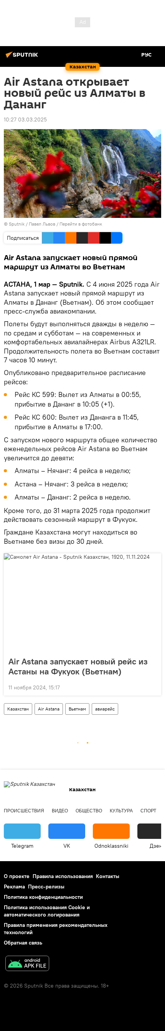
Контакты (107, 876)
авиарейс (105, 709)
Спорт (148, 811)
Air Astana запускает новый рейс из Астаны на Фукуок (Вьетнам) (78, 666)
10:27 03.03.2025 (25, 119)
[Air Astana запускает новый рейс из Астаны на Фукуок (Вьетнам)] (82, 602)
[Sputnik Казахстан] (23, 57)
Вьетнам (77, 709)
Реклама (14, 886)
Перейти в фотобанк (80, 224)
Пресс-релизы (46, 886)
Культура (121, 811)
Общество (89, 811)
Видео (60, 811)
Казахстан (18, 709)
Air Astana (48, 709)
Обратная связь (23, 942)
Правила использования (63, 876)
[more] (152, 686)
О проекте (17, 876)
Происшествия (24, 811)
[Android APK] (27, 964)
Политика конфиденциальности (43, 896)
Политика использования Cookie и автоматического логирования (47, 911)
